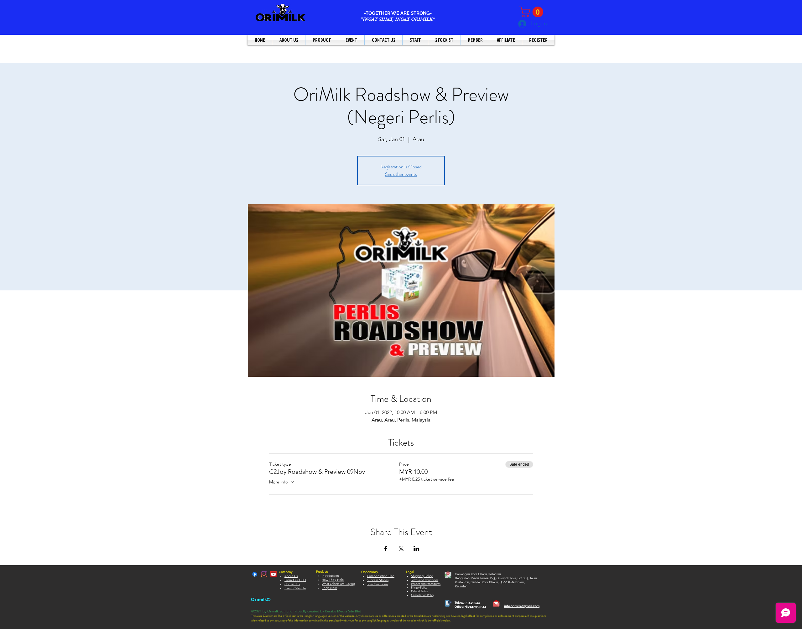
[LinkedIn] (264, 574)
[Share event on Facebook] (386, 548)
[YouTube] (273, 574)
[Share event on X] (401, 548)
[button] (532, 12)
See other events (401, 174)
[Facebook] (255, 574)
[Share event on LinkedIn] (416, 548)
